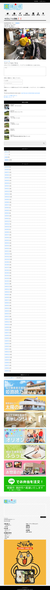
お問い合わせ (42, 1)
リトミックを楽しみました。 (11, 95)
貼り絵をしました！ (8, 96)
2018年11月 (7, 354)
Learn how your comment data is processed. (30, 93)
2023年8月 (7, 202)
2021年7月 (7, 267)
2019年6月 (7, 335)
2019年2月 (7, 346)
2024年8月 (7, 169)
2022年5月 (7, 240)
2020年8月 (7, 297)
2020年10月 (7, 291)
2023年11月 (7, 194)
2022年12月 (7, 221)
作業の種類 (7, 537)
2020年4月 (7, 308)
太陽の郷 (24, 589)
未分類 (6, 157)
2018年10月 (7, 357)
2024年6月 (7, 175)
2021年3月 (7, 278)
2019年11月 (7, 321)
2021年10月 (7, 259)
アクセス (43, 15)
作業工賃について (8, 534)
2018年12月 (7, 351)
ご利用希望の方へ (8, 525)
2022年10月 (7, 226)
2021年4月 (7, 275)
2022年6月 (7, 237)
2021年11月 (7, 256)
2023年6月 (7, 207)
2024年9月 (7, 166)
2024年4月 (7, 180)
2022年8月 (7, 232)
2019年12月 (7, 319)
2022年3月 (7, 245)
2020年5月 (7, 305)
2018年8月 (7, 362)
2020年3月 (7, 311)
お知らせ (6, 151)
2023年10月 (7, 196)
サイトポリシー (25, 587)
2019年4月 (7, 340)
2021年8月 (7, 264)
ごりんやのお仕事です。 (10, 377)
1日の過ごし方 (7, 529)
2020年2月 (7, 313)
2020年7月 (7, 300)
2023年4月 (7, 213)
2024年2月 (7, 185)
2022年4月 (7, 243)
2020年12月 (7, 286)
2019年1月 (7, 349)
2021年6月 (7, 270)
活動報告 (33, 15)
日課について (7, 535)
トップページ (7, 15)
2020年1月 (7, 316)
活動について (7, 531)
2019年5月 (7, 338)
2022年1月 (7, 251)
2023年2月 (7, 218)
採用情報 (36, 1)
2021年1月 (7, 283)
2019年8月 (7, 330)
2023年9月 (7, 199)
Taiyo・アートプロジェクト (32, 523)
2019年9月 (7, 327)
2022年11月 (7, 224)
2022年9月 (7, 229)
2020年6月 (7, 302)
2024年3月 (7, 183)
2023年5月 (7, 210)
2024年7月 (7, 172)
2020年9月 (7, 294)
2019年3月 (7, 343)
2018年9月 (7, 359)
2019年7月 (7, 332)
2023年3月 (7, 215)
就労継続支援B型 (26, 15)
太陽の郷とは (14, 15)
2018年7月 (7, 365)
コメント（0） (7, 61)
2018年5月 (7, 370)
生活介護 (20, 15)
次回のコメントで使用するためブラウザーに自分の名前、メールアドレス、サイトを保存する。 (25, 87)
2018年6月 (7, 368)
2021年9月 (7, 262)
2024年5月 (7, 177)
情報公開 (38, 15)
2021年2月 (7, 281)
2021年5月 (7, 272)
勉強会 (6, 538)
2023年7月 (7, 204)
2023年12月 (7, 191)
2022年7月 (7, 234)
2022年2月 (7, 248)
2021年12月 (7, 253)
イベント (6, 154)
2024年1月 (7, 188)
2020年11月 (7, 289)
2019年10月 (7, 324)
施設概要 (6, 526)
